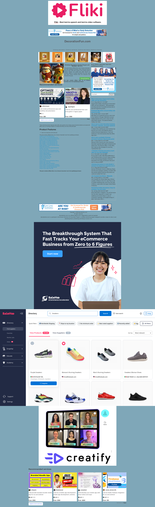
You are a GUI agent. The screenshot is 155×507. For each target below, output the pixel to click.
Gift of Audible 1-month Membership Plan (49, 144)
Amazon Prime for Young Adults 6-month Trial (49, 151)
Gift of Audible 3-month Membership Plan (49, 141)
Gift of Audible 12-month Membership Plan (49, 137)
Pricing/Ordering (85, 78)
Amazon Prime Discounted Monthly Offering (49, 160)
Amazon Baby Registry (45, 153)
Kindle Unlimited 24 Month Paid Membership (49, 138)
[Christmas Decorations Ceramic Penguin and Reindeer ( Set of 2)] (52, 73)
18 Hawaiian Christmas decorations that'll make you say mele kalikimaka (102, 151)
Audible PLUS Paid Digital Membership (48, 140)
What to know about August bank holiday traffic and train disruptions (102, 99)
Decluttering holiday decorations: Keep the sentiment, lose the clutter (103, 188)
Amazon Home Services (45, 158)
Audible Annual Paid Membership (47, 136)
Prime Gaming (43, 159)
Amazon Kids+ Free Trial (45, 162)
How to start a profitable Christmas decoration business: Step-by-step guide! (102, 138)
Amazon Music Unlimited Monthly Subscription (50, 165)
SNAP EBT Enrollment (44, 146)
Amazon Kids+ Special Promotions (47, 163)
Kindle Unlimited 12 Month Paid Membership (49, 145)
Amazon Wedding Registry (45, 154)
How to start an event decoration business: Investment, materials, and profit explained (103, 124)
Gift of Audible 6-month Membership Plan (49, 142)
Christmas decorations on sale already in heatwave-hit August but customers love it (103, 165)
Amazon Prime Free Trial (45, 155)
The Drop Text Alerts (44, 149)
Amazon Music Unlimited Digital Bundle (48, 167)
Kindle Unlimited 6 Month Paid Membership (49, 150)
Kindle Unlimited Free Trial (45, 156)
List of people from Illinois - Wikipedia (101, 176)
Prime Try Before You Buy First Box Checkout (49, 164)
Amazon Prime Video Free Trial (46, 168)
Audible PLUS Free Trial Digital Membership (49, 147)
